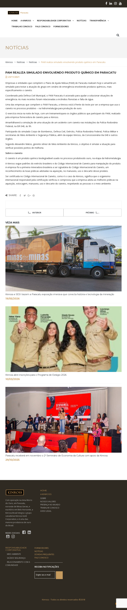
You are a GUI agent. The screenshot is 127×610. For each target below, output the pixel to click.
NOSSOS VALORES (48, 501)
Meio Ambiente (14, 554)
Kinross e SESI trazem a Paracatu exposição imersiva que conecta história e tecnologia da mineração (59, 294)
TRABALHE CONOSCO (49, 507)
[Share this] (20, 195)
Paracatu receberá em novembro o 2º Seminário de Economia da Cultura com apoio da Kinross (56, 455)
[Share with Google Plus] (29, 195)
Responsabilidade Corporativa (54, 20)
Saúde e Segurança (16, 558)
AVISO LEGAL (45, 511)
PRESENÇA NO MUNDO (50, 504)
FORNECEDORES (41, 548)
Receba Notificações (47, 566)
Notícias (81, 20)
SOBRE (43, 498)
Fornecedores (61, 26)
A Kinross (26, 20)
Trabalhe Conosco (21, 26)
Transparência (98, 20)
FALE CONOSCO (41, 557)
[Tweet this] (24, 195)
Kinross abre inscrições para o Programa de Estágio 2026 (35, 374)
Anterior (36, 212)
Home (14, 20)
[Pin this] (33, 195)
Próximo (90, 212)
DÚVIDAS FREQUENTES (44, 554)
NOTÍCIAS (39, 551)
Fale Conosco (42, 26)
